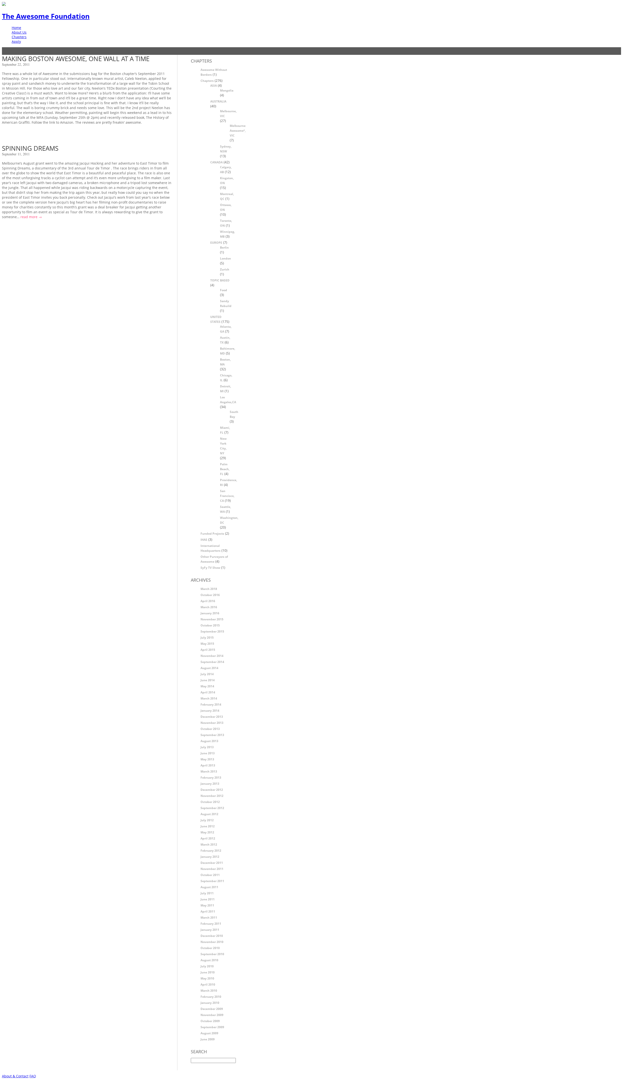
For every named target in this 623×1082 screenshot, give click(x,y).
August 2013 (209, 741)
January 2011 (210, 930)
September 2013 (212, 735)
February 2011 (211, 924)
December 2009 (212, 1009)
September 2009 (212, 1027)
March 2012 (209, 844)
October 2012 (210, 802)
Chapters (19, 37)
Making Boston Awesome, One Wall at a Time (75, 58)
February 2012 (211, 851)
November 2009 (212, 1015)
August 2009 (209, 1033)
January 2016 (210, 613)
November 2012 (212, 796)
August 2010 (209, 960)
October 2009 (210, 1021)
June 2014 (208, 680)
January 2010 (210, 1003)
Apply (16, 41)
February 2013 (211, 777)
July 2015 (207, 637)
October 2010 (210, 948)
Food (223, 290)
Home (16, 27)
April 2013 (208, 765)
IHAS (204, 540)
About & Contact (15, 1076)
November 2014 (212, 656)
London (225, 258)
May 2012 (207, 832)
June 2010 (208, 972)
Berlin (224, 247)
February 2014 (211, 704)
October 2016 (210, 595)
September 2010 (212, 954)
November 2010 (212, 942)
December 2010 (212, 936)
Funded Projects (212, 534)
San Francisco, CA (227, 496)
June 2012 (208, 826)
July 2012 (207, 820)
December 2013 (212, 717)
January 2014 (210, 711)
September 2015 (212, 631)
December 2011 (212, 863)
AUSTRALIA (218, 101)
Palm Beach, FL (224, 469)
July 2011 (207, 893)
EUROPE (216, 243)
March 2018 (209, 589)
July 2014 (207, 674)
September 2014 (212, 662)
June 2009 (208, 1039)
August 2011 (209, 887)
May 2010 (207, 978)
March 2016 (209, 607)
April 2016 (208, 601)
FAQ (32, 1076)
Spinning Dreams (30, 148)
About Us (19, 32)
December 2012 (212, 790)
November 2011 (212, 869)
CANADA (216, 162)
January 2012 (210, 857)
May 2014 (207, 686)
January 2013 (210, 784)
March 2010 (209, 991)
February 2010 (211, 997)
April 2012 (208, 838)
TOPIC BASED (219, 280)
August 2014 (209, 668)
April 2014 (208, 692)
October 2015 (210, 625)
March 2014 (209, 698)
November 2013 (212, 723)
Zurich (224, 269)
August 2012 (209, 814)
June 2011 (208, 899)
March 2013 (209, 771)
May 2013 (207, 759)
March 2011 (209, 917)
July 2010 (207, 966)
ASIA (213, 86)
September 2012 (212, 808)
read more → (31, 217)
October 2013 (210, 729)
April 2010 (208, 984)
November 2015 (212, 619)
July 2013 (207, 747)
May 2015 (207, 644)
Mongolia (226, 90)
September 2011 (212, 881)
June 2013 (208, 753)
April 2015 (208, 650)
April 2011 (208, 911)
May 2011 (207, 905)
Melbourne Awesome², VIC (238, 131)
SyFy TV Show (210, 568)
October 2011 (210, 875)
